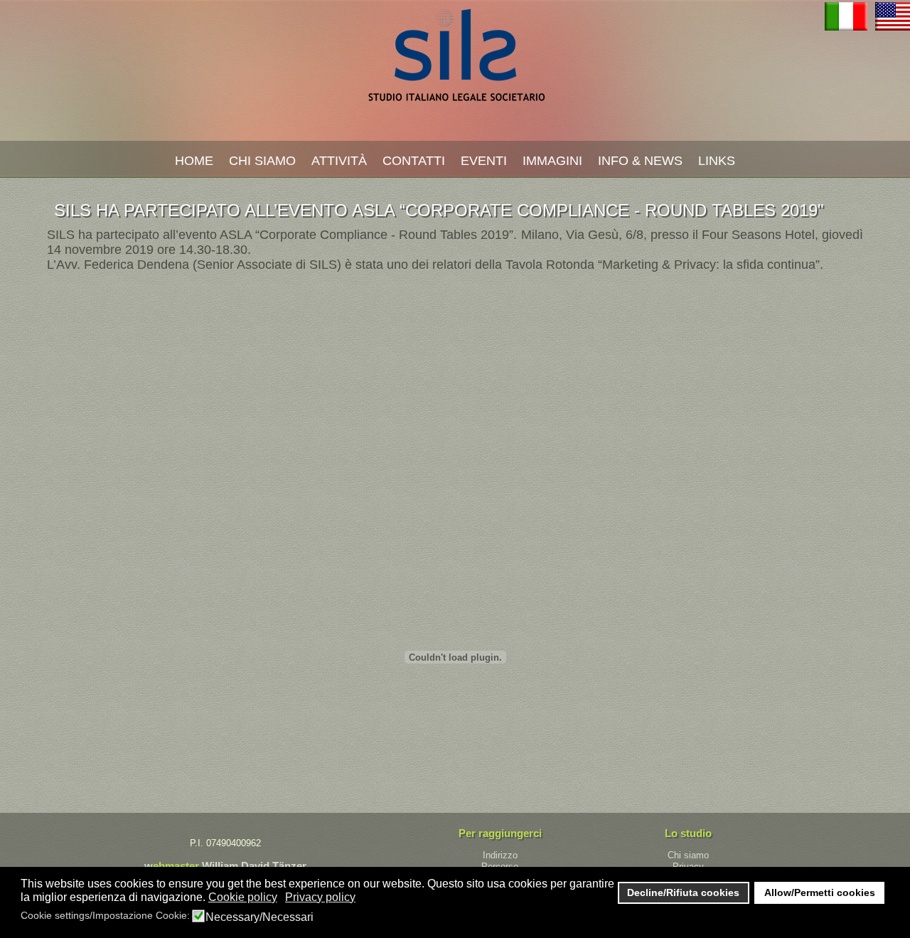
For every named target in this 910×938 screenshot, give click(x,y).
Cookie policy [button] (242, 897)
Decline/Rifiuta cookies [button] (683, 892)
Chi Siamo (262, 161)
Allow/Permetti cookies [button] (819, 892)
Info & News (640, 161)
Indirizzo (500, 855)
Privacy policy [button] (320, 897)
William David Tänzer (254, 866)
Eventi (484, 161)
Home (194, 161)
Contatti (413, 161)
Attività (339, 161)
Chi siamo (688, 855)
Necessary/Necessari (259, 917)
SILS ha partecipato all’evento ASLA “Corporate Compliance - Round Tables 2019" (439, 210)
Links (716, 161)
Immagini (552, 161)
